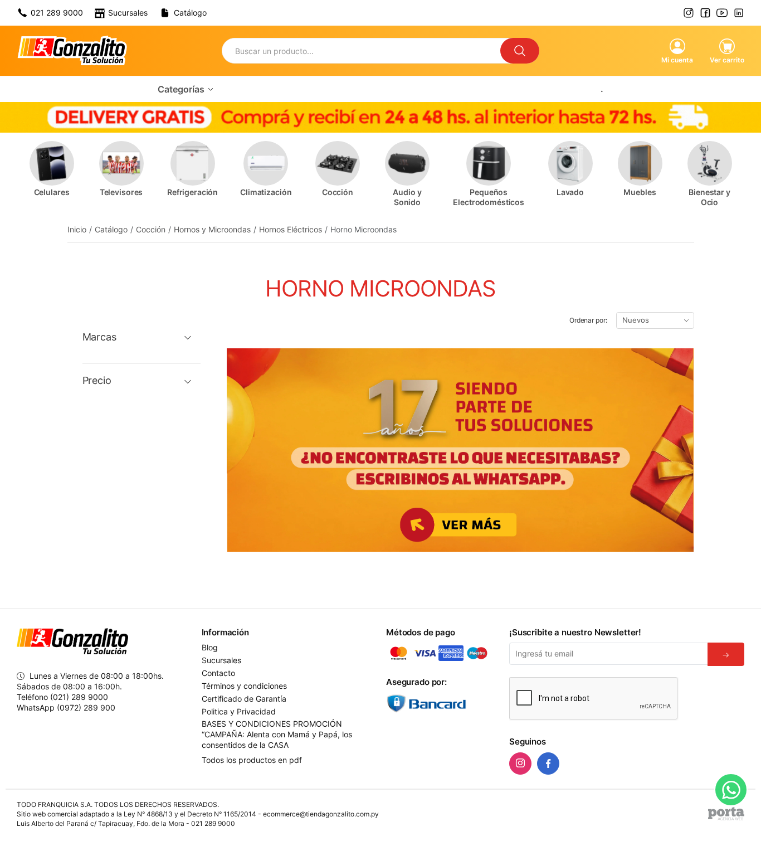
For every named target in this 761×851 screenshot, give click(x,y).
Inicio (76, 229)
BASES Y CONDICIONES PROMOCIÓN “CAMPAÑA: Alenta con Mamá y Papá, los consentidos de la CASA (277, 734)
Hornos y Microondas (212, 229)
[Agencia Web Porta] (726, 813)
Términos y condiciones (244, 686)
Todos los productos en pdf (252, 760)
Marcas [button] (99, 337)
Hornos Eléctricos (290, 229)
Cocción (150, 229)
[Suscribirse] (726, 654)
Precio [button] (96, 380)
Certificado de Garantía (244, 698)
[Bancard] (442, 703)
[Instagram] (520, 763)
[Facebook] (548, 763)
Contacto (218, 673)
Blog (210, 647)
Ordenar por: (588, 320)
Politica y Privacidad (239, 711)
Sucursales (221, 660)
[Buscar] (519, 51)
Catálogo (111, 229)
